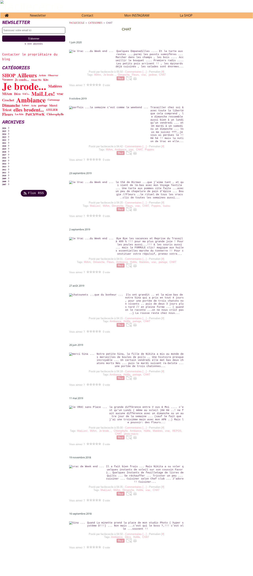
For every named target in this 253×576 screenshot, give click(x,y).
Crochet (8, 100)
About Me (36, 80)
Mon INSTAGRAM (136, 15)
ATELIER (52, 110)
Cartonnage (54, 100)
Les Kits (19, 114)
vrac (60, 94)
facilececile (76, 22)
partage (42, 105)
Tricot (6, 110)
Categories (95, 22)
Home (7, 14)
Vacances (7, 79)
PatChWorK (35, 114)
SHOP (8, 75)
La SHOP (186, 15)
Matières (55, 86)
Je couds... (22, 79)
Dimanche (11, 105)
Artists (42, 75)
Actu (33, 105)
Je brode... (24, 86)
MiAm (7, 94)
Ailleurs (27, 75)
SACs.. (26, 94)
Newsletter (38, 15)
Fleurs (7, 114)
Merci (53, 105)
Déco (17, 93)
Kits (45, 79)
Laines (25, 105)
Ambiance (31, 100)
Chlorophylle (55, 114)
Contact (87, 15)
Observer (53, 75)
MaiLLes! (43, 94)
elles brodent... (28, 109)
